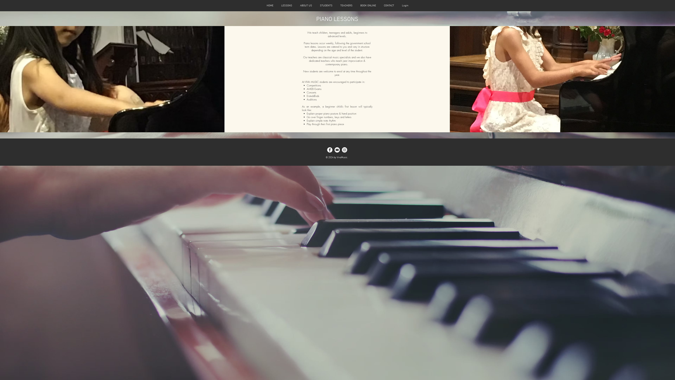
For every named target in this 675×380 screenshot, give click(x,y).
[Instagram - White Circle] (344, 150)
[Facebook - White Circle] (329, 150)
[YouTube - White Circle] (337, 150)
